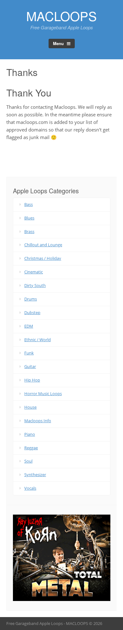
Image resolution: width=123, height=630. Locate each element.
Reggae (31, 448)
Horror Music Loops (43, 393)
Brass (29, 231)
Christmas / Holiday (42, 258)
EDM (28, 326)
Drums (30, 299)
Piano (29, 434)
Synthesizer (35, 474)
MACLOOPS (61, 16)
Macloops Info (37, 420)
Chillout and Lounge (43, 245)
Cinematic (33, 272)
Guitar (30, 366)
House (30, 407)
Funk (29, 353)
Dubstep (32, 312)
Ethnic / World (37, 339)
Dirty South (35, 285)
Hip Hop (32, 380)
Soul (28, 461)
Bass (28, 204)
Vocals (30, 488)
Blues (29, 218)
